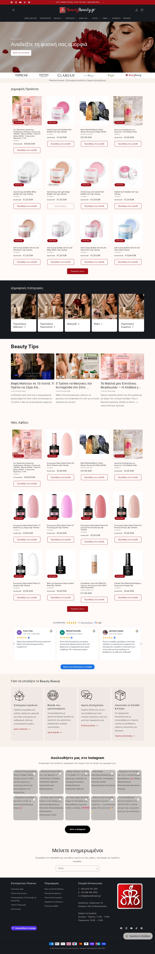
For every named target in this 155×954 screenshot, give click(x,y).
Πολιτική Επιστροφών (53, 898)
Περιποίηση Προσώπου (46, 325)
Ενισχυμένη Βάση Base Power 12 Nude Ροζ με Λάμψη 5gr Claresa (26, 526)
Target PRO (101, 948)
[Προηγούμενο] (14, 644)
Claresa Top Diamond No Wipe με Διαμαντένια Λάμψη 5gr (127, 584)
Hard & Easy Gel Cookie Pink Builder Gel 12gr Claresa (92, 193)
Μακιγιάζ (72, 323)
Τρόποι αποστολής (123, 736)
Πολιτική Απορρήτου (53, 893)
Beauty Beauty (60, 948)
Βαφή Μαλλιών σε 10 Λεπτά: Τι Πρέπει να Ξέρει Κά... (32, 385)
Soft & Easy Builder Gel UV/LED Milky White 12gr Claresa (60, 249)
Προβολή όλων (77, 271)
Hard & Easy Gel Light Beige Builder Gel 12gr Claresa (58, 193)
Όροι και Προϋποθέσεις (54, 889)
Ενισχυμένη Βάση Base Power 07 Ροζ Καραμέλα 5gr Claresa (60, 526)
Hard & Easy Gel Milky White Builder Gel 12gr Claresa (24, 193)
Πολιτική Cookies (51, 906)
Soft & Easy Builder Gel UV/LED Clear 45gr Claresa (127, 249)
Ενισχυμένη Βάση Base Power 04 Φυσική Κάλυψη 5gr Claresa (127, 526)
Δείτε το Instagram (77, 829)
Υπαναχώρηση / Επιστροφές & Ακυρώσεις (23, 899)
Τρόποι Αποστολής (19, 893)
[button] (13, 10)
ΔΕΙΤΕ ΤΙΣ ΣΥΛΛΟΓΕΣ (21, 53)
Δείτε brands (53, 732)
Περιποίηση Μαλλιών (19, 325)
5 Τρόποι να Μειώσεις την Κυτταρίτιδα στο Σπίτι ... (74, 385)
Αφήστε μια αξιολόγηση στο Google (77, 667)
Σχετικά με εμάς (17, 889)
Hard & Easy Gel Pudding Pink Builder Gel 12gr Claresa (59, 131)
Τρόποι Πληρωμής (18, 905)
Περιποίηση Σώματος (127, 325)
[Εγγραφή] (96, 868)
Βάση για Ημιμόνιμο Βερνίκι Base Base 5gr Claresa (60, 584)
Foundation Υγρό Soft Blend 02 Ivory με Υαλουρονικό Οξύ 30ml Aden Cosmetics (93, 585)
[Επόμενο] (141, 644)
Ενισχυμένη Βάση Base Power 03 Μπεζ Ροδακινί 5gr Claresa (60, 464)
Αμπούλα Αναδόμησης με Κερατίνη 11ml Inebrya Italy (125, 131)
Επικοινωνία (16, 909)
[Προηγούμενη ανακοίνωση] (51, 2)
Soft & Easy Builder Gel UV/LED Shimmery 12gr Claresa (26, 249)
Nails (97, 323)
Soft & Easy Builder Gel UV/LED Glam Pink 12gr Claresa (93, 249)
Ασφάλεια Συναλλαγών (54, 902)
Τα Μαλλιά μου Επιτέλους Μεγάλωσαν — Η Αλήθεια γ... (121, 385)
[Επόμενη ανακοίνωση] (103, 2)
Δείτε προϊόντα (20, 729)
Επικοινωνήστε (88, 725)
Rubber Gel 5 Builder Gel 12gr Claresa (126, 193)
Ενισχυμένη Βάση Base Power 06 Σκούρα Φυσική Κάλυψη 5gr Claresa (94, 527)
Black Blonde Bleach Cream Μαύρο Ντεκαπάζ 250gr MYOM (93, 131)
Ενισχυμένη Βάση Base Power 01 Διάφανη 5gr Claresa (26, 584)
